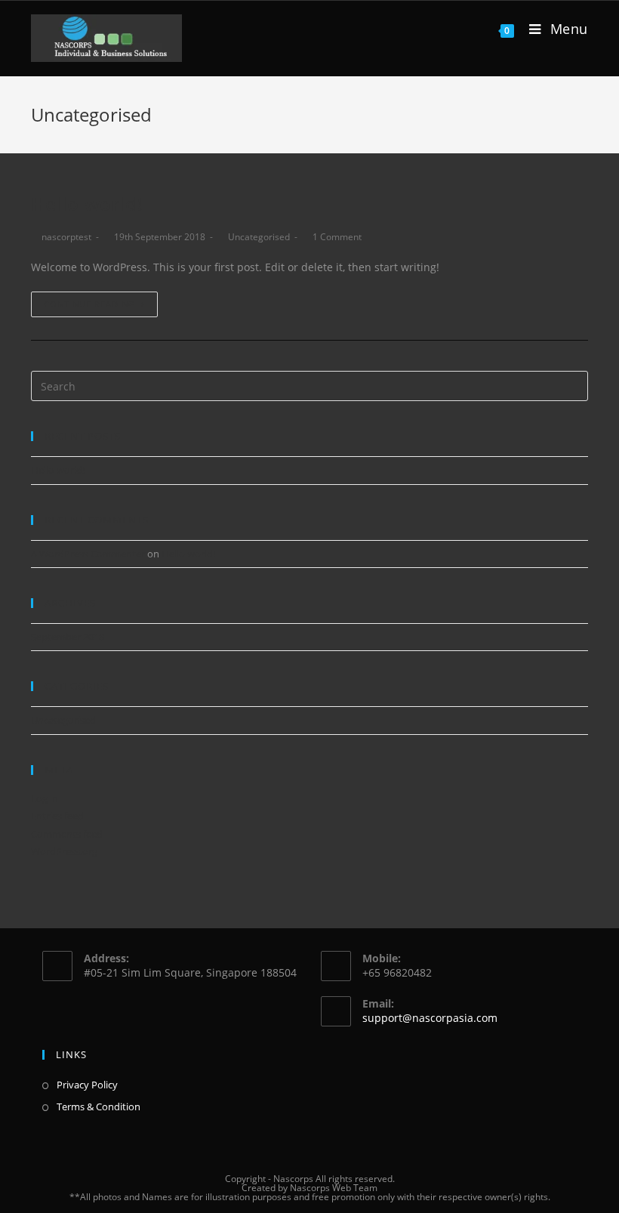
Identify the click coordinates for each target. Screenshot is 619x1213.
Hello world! (87, 203)
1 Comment (337, 236)
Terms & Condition (98, 1106)
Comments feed (67, 834)
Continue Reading (89, 304)
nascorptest (66, 236)
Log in (44, 798)
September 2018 (67, 637)
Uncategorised (259, 236)
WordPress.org (64, 851)
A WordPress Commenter (88, 553)
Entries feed (57, 816)
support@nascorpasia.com (429, 1018)
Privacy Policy (87, 1084)
